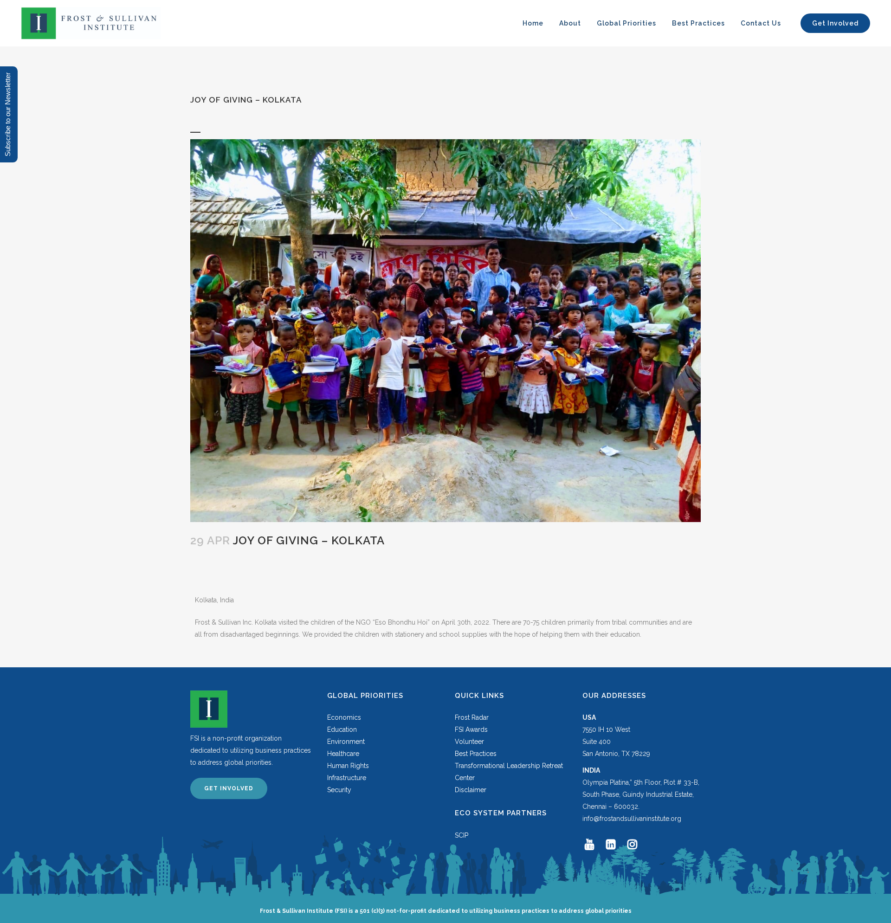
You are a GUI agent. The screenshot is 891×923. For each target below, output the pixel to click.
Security (339, 790)
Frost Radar (472, 717)
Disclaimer (470, 790)
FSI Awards (471, 729)
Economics (344, 717)
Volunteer (469, 741)
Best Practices (476, 753)
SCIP (461, 835)
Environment (346, 741)
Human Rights (348, 765)
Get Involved (228, 788)
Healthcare (343, 753)
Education (342, 729)
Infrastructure (346, 777)
